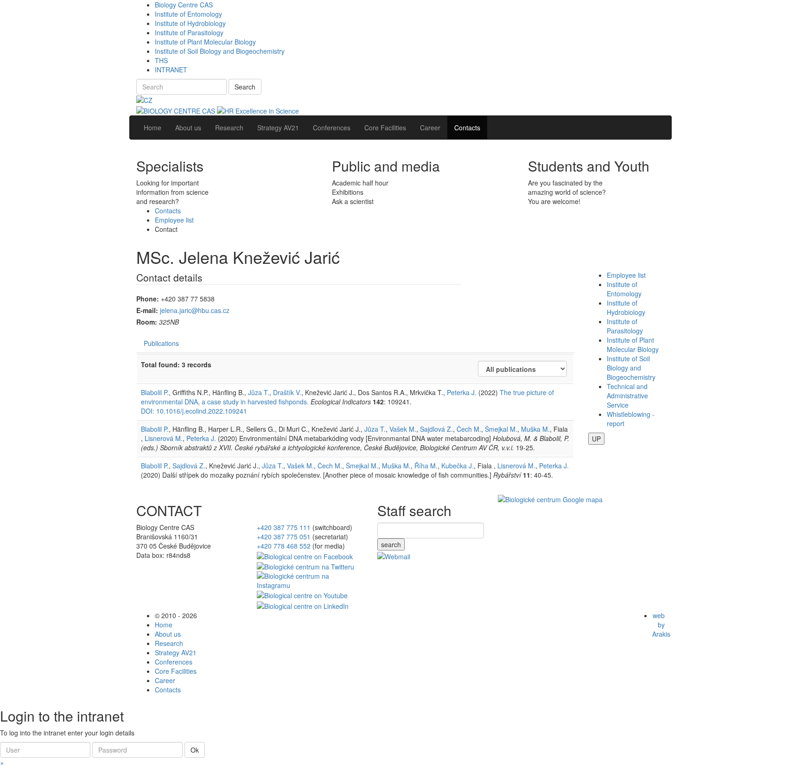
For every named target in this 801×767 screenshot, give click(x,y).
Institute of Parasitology (189, 32)
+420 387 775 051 (284, 536)
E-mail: (147, 310)
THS (161, 60)
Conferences (173, 661)
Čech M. (469, 429)
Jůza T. (258, 392)
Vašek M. (402, 429)
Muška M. (535, 429)
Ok (195, 749)
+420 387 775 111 (284, 527)
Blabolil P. (155, 392)
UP (596, 438)
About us (168, 634)
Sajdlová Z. (436, 429)
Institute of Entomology (188, 14)
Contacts (168, 210)
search (391, 544)
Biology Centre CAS (184, 4)
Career (165, 680)
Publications (161, 343)
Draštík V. (287, 392)
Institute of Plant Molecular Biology (205, 41)
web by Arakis (661, 625)
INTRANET (171, 69)
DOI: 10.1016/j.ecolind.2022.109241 (194, 410)
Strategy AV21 (176, 652)
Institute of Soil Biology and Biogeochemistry (220, 51)
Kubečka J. (457, 465)
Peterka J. (462, 392)
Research (169, 643)
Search (245, 86)
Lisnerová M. (164, 438)
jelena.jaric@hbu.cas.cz (194, 310)
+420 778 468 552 (284, 545)
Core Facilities (176, 671)
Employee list (174, 219)
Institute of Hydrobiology (190, 23)
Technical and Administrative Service (627, 395)
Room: (146, 321)
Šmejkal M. (501, 429)
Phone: (147, 298)
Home (163, 624)
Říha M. (426, 465)
